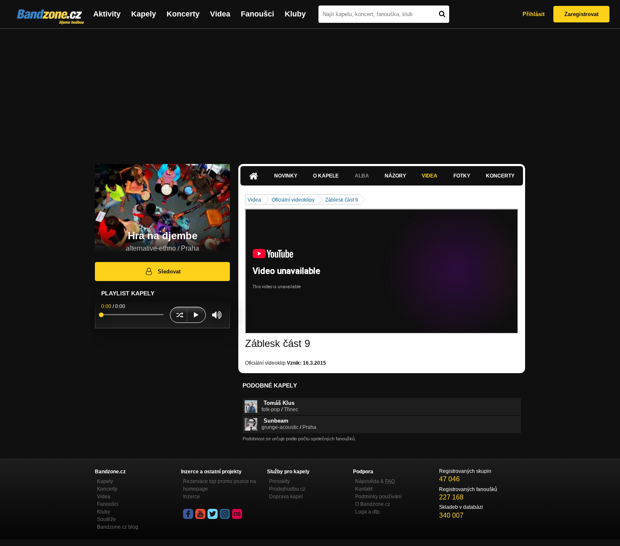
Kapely (143, 14)
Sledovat (169, 271)
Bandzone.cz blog (117, 527)
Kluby (295, 14)
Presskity (279, 481)
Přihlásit (534, 14)
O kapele (326, 176)
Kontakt (363, 489)
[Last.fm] (237, 514)
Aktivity (107, 14)
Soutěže (106, 519)
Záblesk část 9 (341, 200)
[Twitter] (213, 514)
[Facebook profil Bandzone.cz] (188, 514)
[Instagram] (225, 514)
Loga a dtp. (368, 512)
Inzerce (191, 497)
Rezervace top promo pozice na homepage (219, 485)
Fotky (461, 176)
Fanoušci (257, 14)
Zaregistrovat (581, 14)
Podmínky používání (378, 497)
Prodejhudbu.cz (287, 489)
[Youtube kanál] (200, 514)
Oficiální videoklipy (293, 200)
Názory (395, 176)
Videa (220, 14)
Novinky (285, 176)
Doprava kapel (286, 497)
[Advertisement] (310, 92)
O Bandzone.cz (372, 504)
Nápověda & (375, 481)
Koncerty (183, 14)
